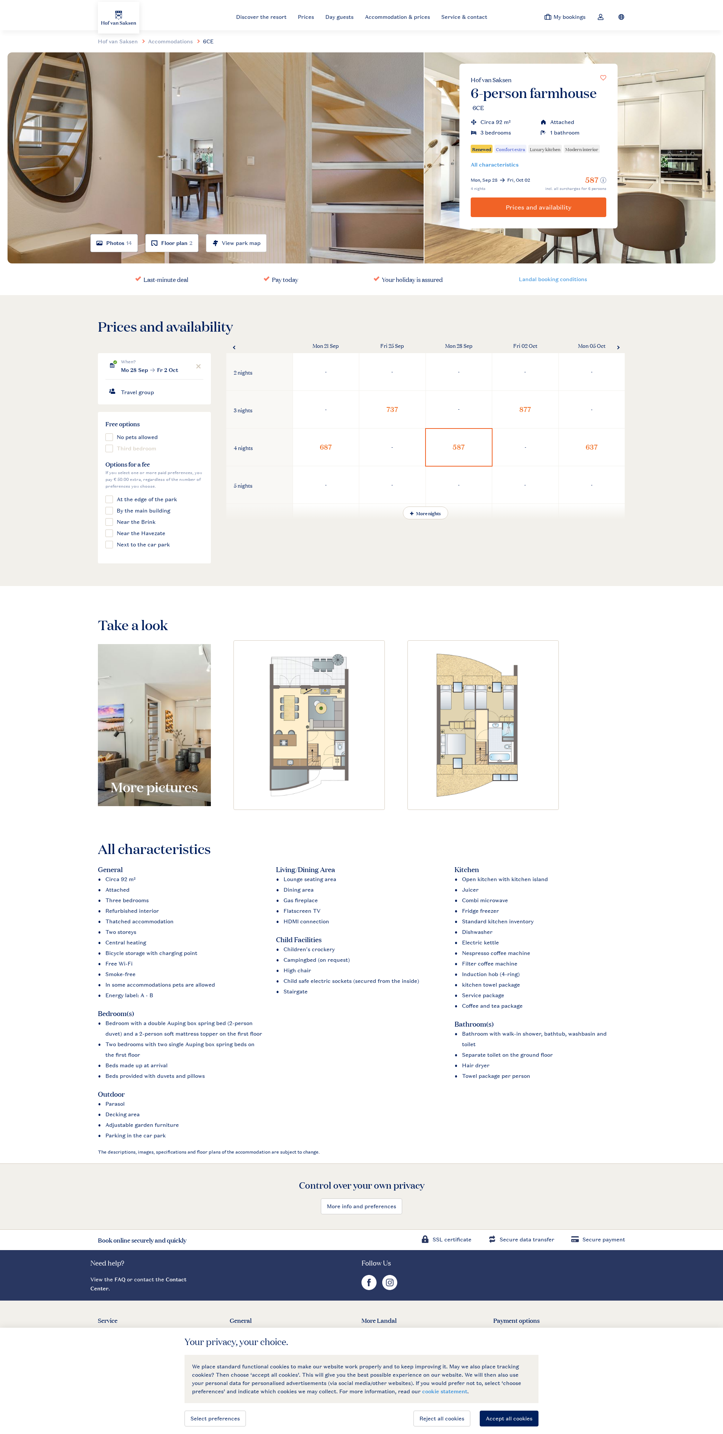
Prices (306, 16)
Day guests (339, 16)
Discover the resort (261, 16)
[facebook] (370, 1288)
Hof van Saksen (491, 79)
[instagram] (389, 1288)
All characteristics (495, 164)
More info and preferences (361, 1206)
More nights (428, 512)
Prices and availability (539, 207)
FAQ (119, 1279)
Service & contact (464, 16)
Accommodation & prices (397, 16)
